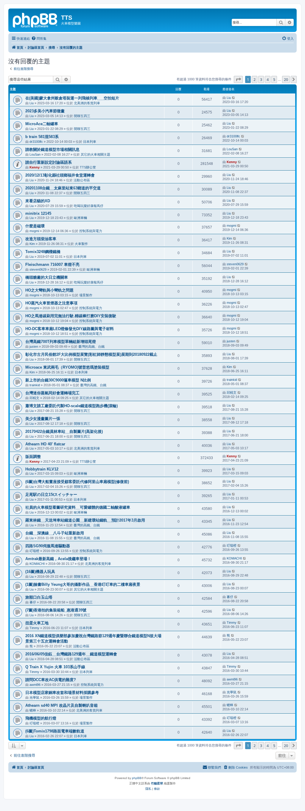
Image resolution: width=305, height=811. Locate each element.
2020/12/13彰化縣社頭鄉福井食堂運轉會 (60, 175)
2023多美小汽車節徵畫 (45, 111)
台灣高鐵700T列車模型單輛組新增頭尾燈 (60, 341)
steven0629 (37, 269)
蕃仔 (32, 602)
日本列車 (89, 141)
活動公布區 (82, 180)
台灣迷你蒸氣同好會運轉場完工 (52, 393)
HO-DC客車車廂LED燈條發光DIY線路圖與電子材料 (69, 328)
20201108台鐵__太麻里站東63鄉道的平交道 (63, 188)
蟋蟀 (32, 710)
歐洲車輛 (80, 218)
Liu (31, 103)
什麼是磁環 (35, 226)
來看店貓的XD (37, 201)
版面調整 (33, 456)
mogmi (34, 231)
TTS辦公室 (88, 167)
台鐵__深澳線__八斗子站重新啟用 (54, 533)
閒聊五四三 (82, 116)
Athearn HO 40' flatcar (45, 444)
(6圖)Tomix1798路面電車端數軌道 (54, 731)
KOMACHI (37, 563)
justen (33, 346)
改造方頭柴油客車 (40, 239)
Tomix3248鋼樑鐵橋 (42, 251)
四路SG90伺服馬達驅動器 (47, 546)
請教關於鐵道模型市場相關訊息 (52, 149)
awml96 (35, 684)
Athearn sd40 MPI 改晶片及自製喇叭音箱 (61, 705)
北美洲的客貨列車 (87, 103)
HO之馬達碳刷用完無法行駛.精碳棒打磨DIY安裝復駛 (70, 316)
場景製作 (85, 295)
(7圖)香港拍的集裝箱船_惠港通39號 (55, 610)
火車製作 (81, 244)
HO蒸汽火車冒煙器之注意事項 (51, 303)
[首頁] (35, 19)
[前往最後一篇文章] (234, 97)
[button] (238, 79)
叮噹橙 (34, 551)
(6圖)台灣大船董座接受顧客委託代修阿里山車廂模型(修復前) (77, 481)
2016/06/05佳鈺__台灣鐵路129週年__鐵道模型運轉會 (71, 654)
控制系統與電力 (90, 231)
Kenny (34, 167)
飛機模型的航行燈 (40, 718)
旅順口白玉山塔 (38, 597)
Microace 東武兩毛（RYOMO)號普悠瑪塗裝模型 (67, 367)
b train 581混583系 (42, 136)
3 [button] (261, 79)
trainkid (34, 385)
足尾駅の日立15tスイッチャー (51, 494)
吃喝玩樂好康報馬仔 (88, 206)
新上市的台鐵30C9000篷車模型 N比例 (58, 380)
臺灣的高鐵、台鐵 (91, 346)
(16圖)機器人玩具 (40, 571)
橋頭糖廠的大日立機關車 (46, 277)
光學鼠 (34, 697)
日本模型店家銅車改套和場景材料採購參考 (62, 692)
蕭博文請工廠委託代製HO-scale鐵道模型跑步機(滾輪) (71, 406)
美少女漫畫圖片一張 (42, 418)
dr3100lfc (36, 141)
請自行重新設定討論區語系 (48, 162)
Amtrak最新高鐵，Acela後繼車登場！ (58, 558)
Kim (32, 244)
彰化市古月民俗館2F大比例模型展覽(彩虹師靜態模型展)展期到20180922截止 (91, 354)
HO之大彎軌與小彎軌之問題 (49, 290)
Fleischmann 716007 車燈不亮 (52, 264)
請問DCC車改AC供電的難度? (50, 679)
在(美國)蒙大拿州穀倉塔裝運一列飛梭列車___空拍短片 (72, 98)
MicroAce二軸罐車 (41, 124)
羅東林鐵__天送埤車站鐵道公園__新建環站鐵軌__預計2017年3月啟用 (85, 520)
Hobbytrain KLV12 (41, 469)
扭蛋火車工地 (37, 623)
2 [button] (254, 79)
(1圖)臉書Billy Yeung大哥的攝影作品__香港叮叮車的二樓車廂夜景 (82, 584)
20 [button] (286, 79)
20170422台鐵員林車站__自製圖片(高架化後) (64, 431)
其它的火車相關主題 (95, 154)
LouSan (35, 154)
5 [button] (274, 79)
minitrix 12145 (38, 213)
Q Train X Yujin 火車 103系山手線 (55, 667)
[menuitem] (38, 38)
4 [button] (268, 79)
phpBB (136, 778)
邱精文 (34, 398)
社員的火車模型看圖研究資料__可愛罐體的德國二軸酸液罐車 (77, 507)
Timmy (34, 628)
